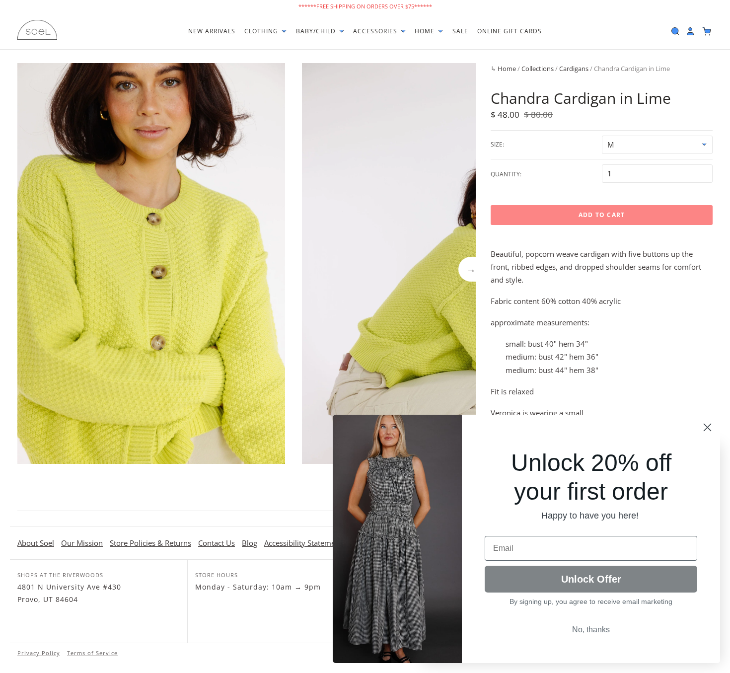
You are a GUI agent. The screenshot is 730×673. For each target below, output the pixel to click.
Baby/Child (317, 31)
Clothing (262, 31)
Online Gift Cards (509, 31)
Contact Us (216, 543)
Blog (249, 543)
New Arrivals (211, 31)
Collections (537, 68)
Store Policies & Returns (150, 543)
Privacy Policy (38, 653)
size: (497, 144)
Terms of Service (92, 653)
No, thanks (591, 629)
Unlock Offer (591, 579)
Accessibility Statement (303, 543)
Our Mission (82, 543)
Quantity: (506, 174)
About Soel (35, 543)
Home (426, 31)
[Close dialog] (707, 427)
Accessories (376, 31)
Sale (460, 31)
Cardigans (573, 68)
